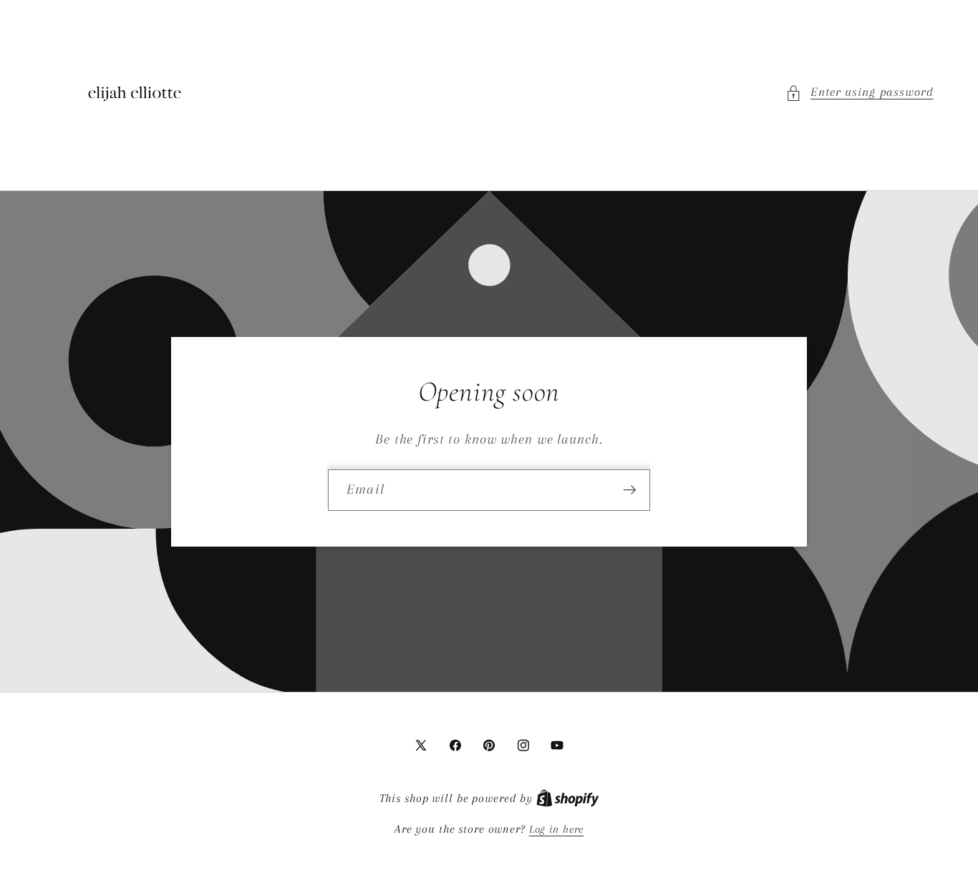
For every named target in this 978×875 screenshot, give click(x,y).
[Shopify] (567, 798)
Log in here (556, 829)
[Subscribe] (629, 489)
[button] (859, 92)
